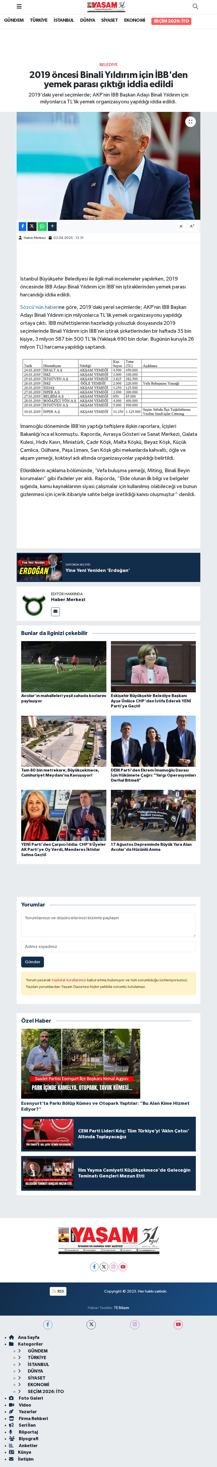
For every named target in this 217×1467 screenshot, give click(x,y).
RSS (60, 1291)
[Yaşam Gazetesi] (106, 6)
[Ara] (195, 6)
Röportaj (28, 1432)
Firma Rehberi (33, 1418)
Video (24, 1405)
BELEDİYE (109, 65)
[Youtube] (123, 1267)
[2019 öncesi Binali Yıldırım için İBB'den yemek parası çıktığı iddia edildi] (109, 166)
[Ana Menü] (19, 7)
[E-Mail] (55, 611)
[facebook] (47, 1324)
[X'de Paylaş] (32, 226)
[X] (104, 1267)
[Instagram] (113, 1267)
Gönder (32, 962)
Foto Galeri (30, 1398)
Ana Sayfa (28, 1337)
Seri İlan (27, 1425)
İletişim (26, 1459)
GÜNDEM (14, 20)
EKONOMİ (134, 20)
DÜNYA (87, 20)
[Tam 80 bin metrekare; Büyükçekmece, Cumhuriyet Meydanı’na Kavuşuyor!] (63, 741)
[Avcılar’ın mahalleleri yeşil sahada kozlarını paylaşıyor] (63, 666)
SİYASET (109, 20)
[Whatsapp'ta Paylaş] (42, 226)
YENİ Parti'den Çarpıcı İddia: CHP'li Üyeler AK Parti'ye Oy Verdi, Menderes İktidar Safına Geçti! (63, 849)
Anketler (28, 1445)
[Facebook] (94, 1267)
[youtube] (178, 1324)
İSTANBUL (64, 20)
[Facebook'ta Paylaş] (22, 226)
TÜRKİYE (39, 20)
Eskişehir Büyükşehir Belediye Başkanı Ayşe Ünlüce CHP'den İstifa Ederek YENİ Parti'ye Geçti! (151, 701)
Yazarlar (27, 1411)
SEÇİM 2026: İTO (171, 21)
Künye (24, 1452)
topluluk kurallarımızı (69, 980)
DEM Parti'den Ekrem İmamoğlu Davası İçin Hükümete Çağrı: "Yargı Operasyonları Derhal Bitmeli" (153, 775)
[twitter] (91, 1324)
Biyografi (28, 1439)
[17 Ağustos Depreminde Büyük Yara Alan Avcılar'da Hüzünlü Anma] (153, 815)
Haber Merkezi (35, 238)
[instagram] (134, 1324)
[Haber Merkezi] (34, 603)
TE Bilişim (121, 1308)
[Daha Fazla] (52, 226)
